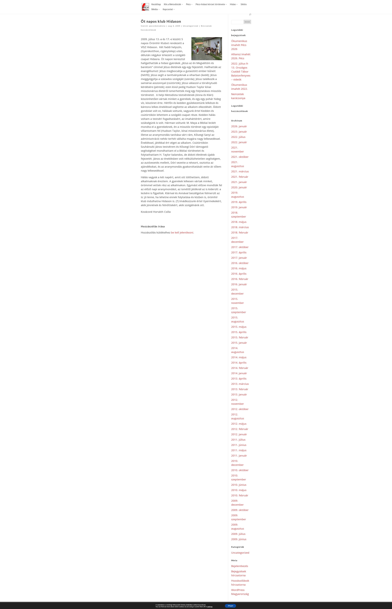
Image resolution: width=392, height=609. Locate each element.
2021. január (239, 182)
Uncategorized (190, 26)
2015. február (239, 337)
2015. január (239, 342)
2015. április (238, 332)
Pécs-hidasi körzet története (210, 5)
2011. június (238, 445)
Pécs (188, 5)
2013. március (240, 384)
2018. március (240, 227)
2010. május (238, 490)
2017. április (238, 252)
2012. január (239, 434)
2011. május (238, 450)
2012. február (239, 429)
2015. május (238, 327)
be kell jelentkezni (182, 232)
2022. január (239, 142)
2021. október (240, 157)
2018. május (238, 222)
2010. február (239, 495)
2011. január (239, 455)
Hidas (233, 5)
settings (209, 607)
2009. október (240, 510)
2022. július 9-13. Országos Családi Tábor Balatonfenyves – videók (240, 71)
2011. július (238, 439)
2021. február (239, 177)
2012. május (238, 423)
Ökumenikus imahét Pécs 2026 (239, 45)
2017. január (239, 258)
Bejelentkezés (239, 566)
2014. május (238, 357)
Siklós (244, 5)
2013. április (238, 378)
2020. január (239, 187)
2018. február (239, 232)
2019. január (239, 207)
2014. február (239, 368)
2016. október (240, 263)
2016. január (239, 284)
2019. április (238, 202)
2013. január (239, 394)
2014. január (239, 373)
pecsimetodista (157, 26)
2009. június (238, 539)
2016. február (239, 279)
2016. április (238, 273)
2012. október (240, 409)
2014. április (238, 362)
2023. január (239, 131)
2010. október (240, 470)
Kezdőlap (156, 5)
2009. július (238, 534)
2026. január (239, 126)
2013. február (239, 389)
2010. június (238, 485)
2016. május (238, 268)
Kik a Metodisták (172, 5)
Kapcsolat (168, 10)
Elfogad (230, 606)
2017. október (240, 247)
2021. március (240, 171)
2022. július (238, 137)
